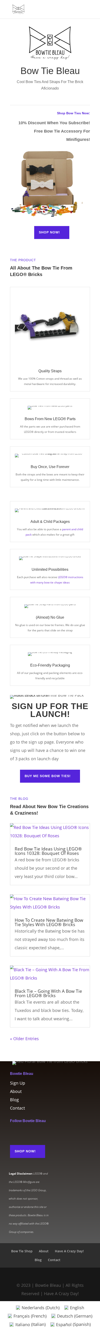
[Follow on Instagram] (13, 1132)
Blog (14, 1099)
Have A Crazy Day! (69, 1251)
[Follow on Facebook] (23, 1132)
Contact (17, 1108)
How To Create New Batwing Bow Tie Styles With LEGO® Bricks (49, 922)
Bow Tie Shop (22, 1251)
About (16, 1091)
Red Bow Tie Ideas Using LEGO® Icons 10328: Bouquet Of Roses (48, 851)
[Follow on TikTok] (32, 1132)
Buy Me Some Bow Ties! (48, 776)
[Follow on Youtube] (41, 1132)
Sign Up (17, 1083)
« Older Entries (24, 1038)
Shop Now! (49, 232)
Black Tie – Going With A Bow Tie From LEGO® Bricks (48, 993)
